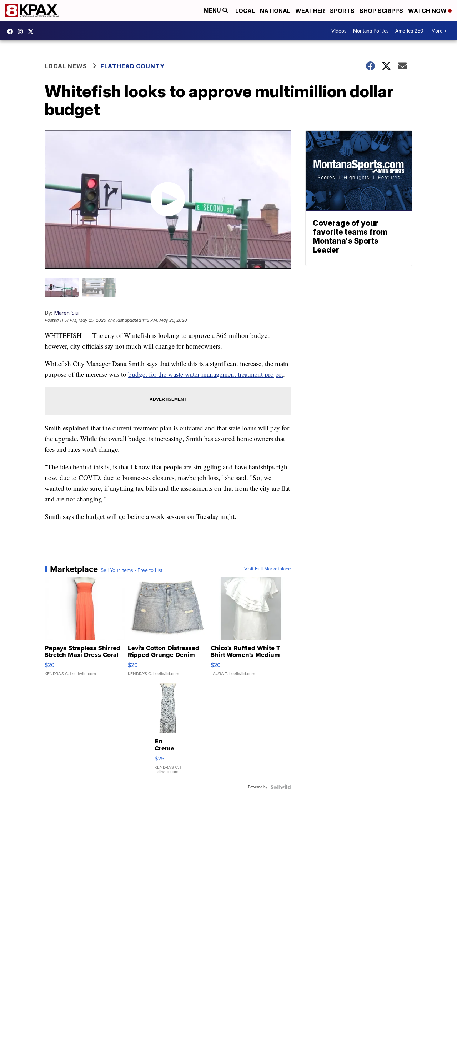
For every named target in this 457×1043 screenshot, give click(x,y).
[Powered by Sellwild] (280, 786)
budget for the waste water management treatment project (205, 374)
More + (439, 31)
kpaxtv (11, 31)
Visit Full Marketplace (267, 569)
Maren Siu (66, 312)
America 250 (409, 31)
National (275, 10)
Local (245, 10)
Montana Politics (371, 31)
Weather (310, 10)
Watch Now (428, 10)
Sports (342, 10)
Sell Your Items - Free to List (131, 570)
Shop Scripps (381, 10)
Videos (339, 31)
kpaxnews (32, 31)
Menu (213, 11)
